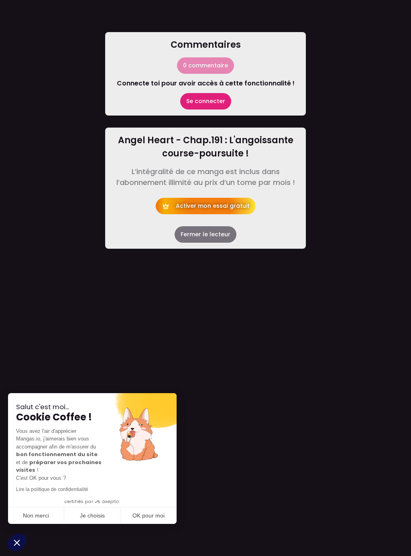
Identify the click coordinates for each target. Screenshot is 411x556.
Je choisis (92, 515)
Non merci (36, 515)
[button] (16, 542)
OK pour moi (148, 515)
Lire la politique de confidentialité (52, 489)
